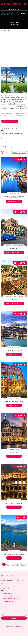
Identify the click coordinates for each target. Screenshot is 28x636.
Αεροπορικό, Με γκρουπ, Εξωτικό (14, 252)
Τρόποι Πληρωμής (7, 596)
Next (22, 564)
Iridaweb (19, 626)
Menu (23, 13)
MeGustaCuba (14, 248)
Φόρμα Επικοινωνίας (6, 143)
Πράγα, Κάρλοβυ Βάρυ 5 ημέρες (14, 350)
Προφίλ (4, 595)
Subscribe (14, 618)
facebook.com (9, 9)
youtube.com (15, 9)
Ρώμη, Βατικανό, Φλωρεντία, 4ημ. (14, 401)
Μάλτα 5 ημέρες (14, 452)
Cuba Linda (14, 299)
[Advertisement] (14, 48)
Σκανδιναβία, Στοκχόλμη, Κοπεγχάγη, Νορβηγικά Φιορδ (14, 197)
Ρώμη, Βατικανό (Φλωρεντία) (14, 503)
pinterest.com (13, 9)
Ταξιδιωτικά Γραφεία (7, 593)
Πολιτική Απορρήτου (8, 601)
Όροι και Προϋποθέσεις (8, 600)
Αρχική (3, 30)
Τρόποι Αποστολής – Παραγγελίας (11, 598)
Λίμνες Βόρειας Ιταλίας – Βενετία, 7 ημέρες (14, 554)
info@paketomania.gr (6, 147)
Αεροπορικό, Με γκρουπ (14, 201)
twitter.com (11, 9)
